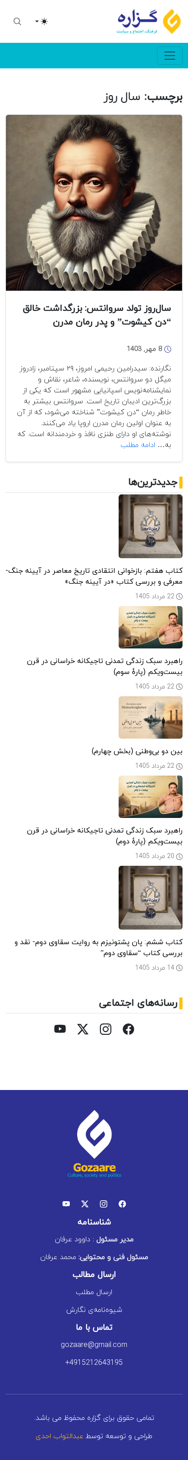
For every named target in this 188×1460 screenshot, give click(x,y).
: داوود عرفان (94, 1239)
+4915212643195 (94, 1363)
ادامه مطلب (137, 445)
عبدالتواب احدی (60, 1436)
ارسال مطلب (94, 1292)
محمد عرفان (94, 1257)
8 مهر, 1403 (145, 349)
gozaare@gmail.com (94, 1345)
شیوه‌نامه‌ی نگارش (94, 1310)
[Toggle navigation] (170, 55)
